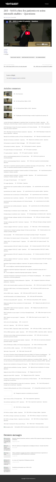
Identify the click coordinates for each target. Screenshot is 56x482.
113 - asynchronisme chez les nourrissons (39, 194)
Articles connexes (12, 88)
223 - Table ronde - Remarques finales (35, 423)
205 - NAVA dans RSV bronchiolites (35, 296)
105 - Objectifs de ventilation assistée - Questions (37, 139)
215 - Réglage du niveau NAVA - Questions (30, 375)
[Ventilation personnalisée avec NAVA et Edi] (7, 470)
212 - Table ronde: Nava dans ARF (24, 351)
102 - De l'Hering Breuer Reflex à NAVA (22, 101)
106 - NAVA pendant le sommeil (33, 143)
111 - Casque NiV (22, 180)
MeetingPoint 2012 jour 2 (28, 57)
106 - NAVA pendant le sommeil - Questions (31, 146)
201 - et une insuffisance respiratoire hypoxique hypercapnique (17, 266)
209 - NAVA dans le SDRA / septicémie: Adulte (40, 328)
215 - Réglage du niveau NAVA (34, 372)
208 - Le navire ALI (23, 322)
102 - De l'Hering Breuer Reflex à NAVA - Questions (25, 108)
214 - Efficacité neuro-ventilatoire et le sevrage (39, 364)
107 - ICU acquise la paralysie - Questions (29, 153)
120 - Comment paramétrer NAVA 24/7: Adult (40, 246)
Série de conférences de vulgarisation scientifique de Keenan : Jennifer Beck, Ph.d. (30, 445)
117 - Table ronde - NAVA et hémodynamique (39, 226)
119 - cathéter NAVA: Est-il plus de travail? (39, 238)
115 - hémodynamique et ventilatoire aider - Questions (39, 214)
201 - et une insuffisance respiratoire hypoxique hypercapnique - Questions (20, 272)
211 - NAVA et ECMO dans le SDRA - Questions (31, 348)
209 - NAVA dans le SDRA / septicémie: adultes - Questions (39, 331)
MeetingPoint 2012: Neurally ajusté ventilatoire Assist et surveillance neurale (31, 427)
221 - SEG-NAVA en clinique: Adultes (22, 407)
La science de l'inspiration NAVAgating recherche (23, 460)
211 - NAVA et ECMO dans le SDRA (39, 344)
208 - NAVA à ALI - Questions (22, 325)
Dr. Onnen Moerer (40, 57)
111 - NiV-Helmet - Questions (21, 183)
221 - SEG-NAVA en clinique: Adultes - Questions (35, 412)
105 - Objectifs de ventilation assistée (42, 136)
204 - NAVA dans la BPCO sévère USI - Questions (31, 293)
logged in (14, 78)
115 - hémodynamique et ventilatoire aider (38, 210)
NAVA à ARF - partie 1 (15, 57)
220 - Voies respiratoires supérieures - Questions (36, 402)
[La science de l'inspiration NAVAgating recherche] (7, 463)
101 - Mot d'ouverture (18, 94)
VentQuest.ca (32, 478)
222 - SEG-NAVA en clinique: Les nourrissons (37, 415)
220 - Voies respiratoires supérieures (32, 398)
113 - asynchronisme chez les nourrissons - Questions (37, 197)
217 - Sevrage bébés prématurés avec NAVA (41, 388)
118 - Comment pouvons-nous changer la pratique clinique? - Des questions (29, 234)
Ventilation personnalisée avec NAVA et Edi (21, 467)
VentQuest (7, 17)
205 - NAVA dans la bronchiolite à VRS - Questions (35, 299)
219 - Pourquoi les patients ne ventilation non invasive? (26, 393)
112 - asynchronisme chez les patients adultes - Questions (35, 191)
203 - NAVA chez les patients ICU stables (43, 285)
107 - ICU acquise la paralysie (30, 149)
